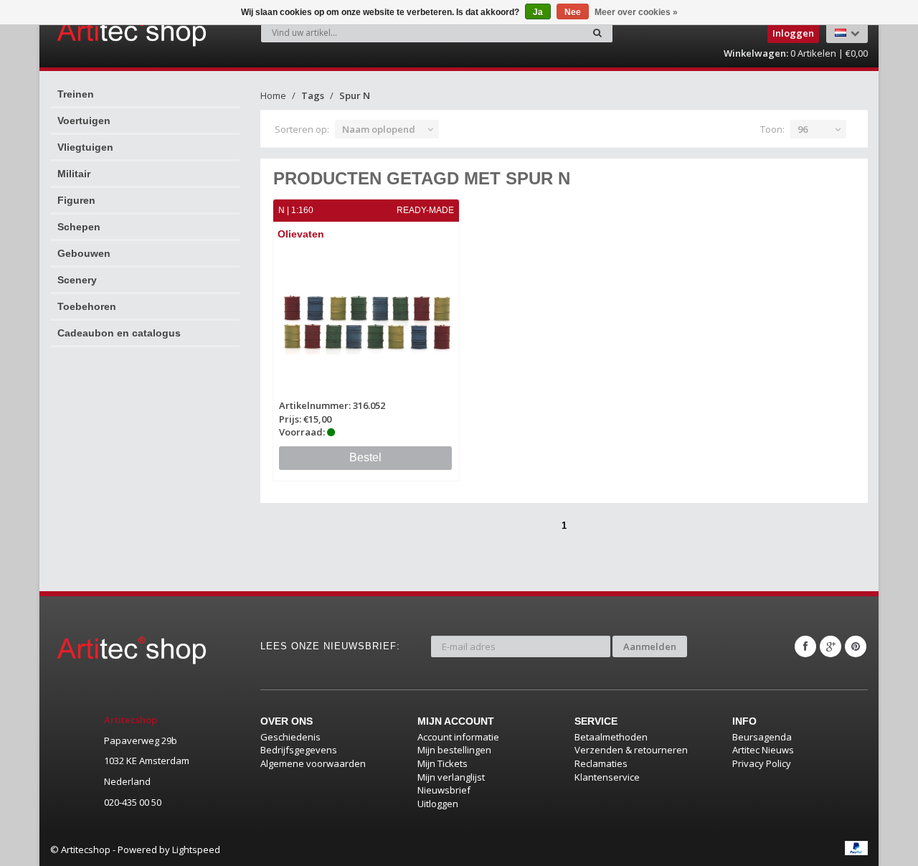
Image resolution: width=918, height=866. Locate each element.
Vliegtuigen (85, 147)
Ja (538, 12)
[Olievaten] (366, 322)
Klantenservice (607, 777)
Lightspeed (196, 849)
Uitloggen (437, 803)
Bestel (365, 457)
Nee (572, 12)
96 (803, 129)
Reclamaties (601, 763)
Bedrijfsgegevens (298, 749)
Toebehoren (86, 306)
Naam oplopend (378, 129)
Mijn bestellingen (454, 749)
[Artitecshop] (101, 31)
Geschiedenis (290, 736)
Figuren (76, 200)
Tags (312, 95)
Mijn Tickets (442, 763)
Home (273, 95)
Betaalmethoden (611, 736)
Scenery (77, 280)
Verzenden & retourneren (631, 749)
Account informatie (458, 736)
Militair (73, 173)
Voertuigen (83, 120)
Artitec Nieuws (763, 749)
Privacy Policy (761, 763)
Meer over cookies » (636, 12)
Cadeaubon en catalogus (119, 333)
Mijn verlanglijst (451, 777)
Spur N (354, 95)
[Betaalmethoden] (856, 848)
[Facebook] (805, 646)
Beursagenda (762, 736)
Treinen (75, 94)
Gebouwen (83, 253)
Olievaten (301, 234)
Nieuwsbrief (443, 789)
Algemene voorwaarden (313, 763)
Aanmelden (649, 646)
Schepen (78, 226)
